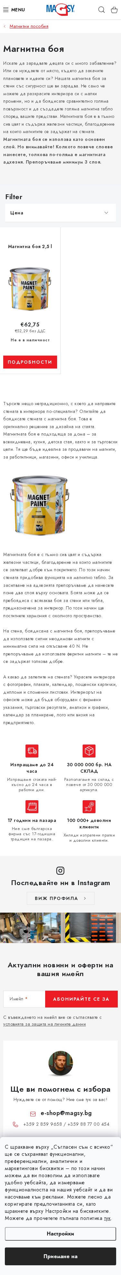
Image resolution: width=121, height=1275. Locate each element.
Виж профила (56, 898)
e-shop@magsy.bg (66, 1113)
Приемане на (60, 1256)
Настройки (60, 1233)
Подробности (30, 362)
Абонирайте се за (81, 999)
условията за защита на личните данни (44, 1024)
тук (107, 1218)
